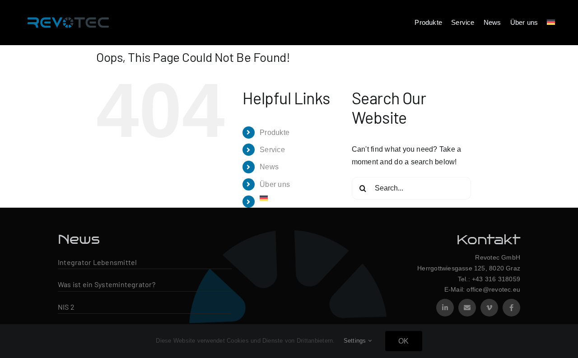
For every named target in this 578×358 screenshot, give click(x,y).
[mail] (467, 307)
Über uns (275, 184)
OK (403, 341)
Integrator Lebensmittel (97, 262)
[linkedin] (445, 307)
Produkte (274, 132)
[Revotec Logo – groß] (68, 15)
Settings (356, 340)
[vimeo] (489, 307)
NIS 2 (66, 306)
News (269, 167)
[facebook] (511, 307)
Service (272, 149)
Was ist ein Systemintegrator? (106, 284)
